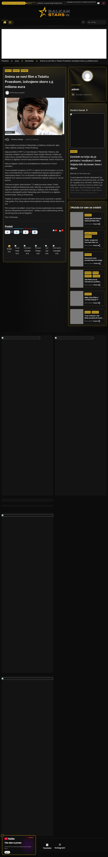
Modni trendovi (91, 233)
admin (75, 89)
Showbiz (24, 70)
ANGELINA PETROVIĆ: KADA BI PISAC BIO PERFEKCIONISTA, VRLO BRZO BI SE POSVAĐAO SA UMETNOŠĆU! (94, 220)
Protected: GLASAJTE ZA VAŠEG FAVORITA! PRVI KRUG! (56, 2)
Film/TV (8, 70)
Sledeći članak (77, 110)
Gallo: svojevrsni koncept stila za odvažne (91, 241)
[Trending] (83, 22)
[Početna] (5, 22)
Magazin (88, 272)
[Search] (89, 22)
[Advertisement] (54, 44)
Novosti (16, 70)
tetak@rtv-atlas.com (84, 95)
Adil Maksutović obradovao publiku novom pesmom (92, 281)
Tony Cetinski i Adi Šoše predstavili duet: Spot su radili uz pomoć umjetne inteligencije (93, 317)
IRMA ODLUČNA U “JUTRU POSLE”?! (91, 299)
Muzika (95, 272)
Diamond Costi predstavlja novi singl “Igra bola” (93, 259)
